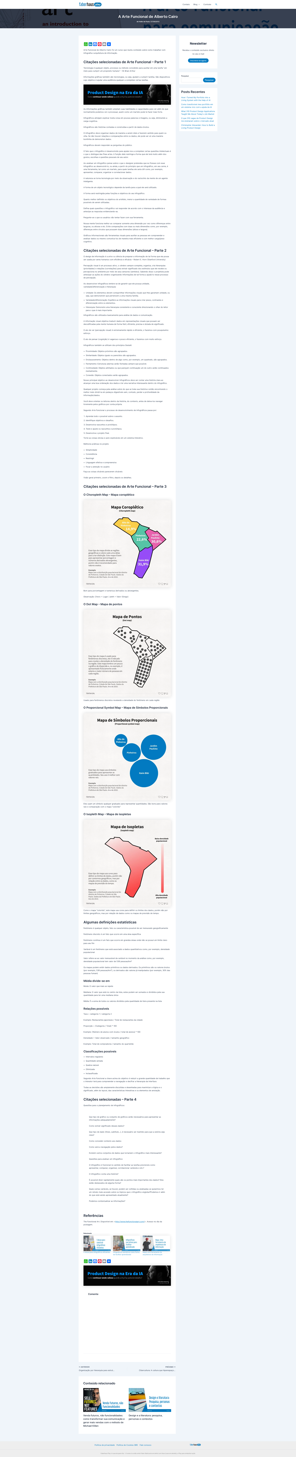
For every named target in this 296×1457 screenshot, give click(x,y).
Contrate (207, 4)
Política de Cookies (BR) (127, 1445)
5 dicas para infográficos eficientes (96, 1252)
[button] (198, 4)
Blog (195, 4)
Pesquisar (185, 76)
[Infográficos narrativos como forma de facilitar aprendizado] (126, 1243)
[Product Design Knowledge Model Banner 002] (127, 94)
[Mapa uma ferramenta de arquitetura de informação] (156, 1243)
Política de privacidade (105, 1445)
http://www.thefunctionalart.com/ (130, 1221)
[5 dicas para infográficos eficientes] (97, 1243)
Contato (186, 4)
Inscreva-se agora (198, 60)
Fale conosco (145, 1445)
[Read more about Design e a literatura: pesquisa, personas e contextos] (150, 1400)
